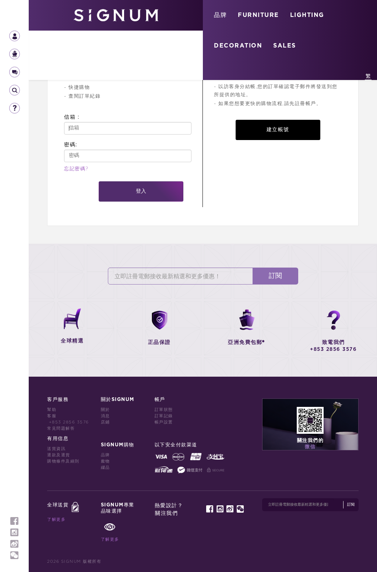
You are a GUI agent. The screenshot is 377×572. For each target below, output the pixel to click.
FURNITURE (258, 15)
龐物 (105, 461)
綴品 (105, 467)
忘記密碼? (76, 169)
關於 (105, 410)
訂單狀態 (164, 410)
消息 (105, 416)
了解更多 (56, 519)
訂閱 (275, 276)
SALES (284, 46)
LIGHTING (307, 15)
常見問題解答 (61, 428)
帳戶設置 (164, 422)
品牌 (220, 15)
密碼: (71, 144)
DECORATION (238, 46)
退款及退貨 (58, 455)
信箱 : (72, 117)
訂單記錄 (164, 416)
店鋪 (105, 422)
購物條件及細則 (63, 461)
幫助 (51, 410)
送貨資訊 (56, 449)
